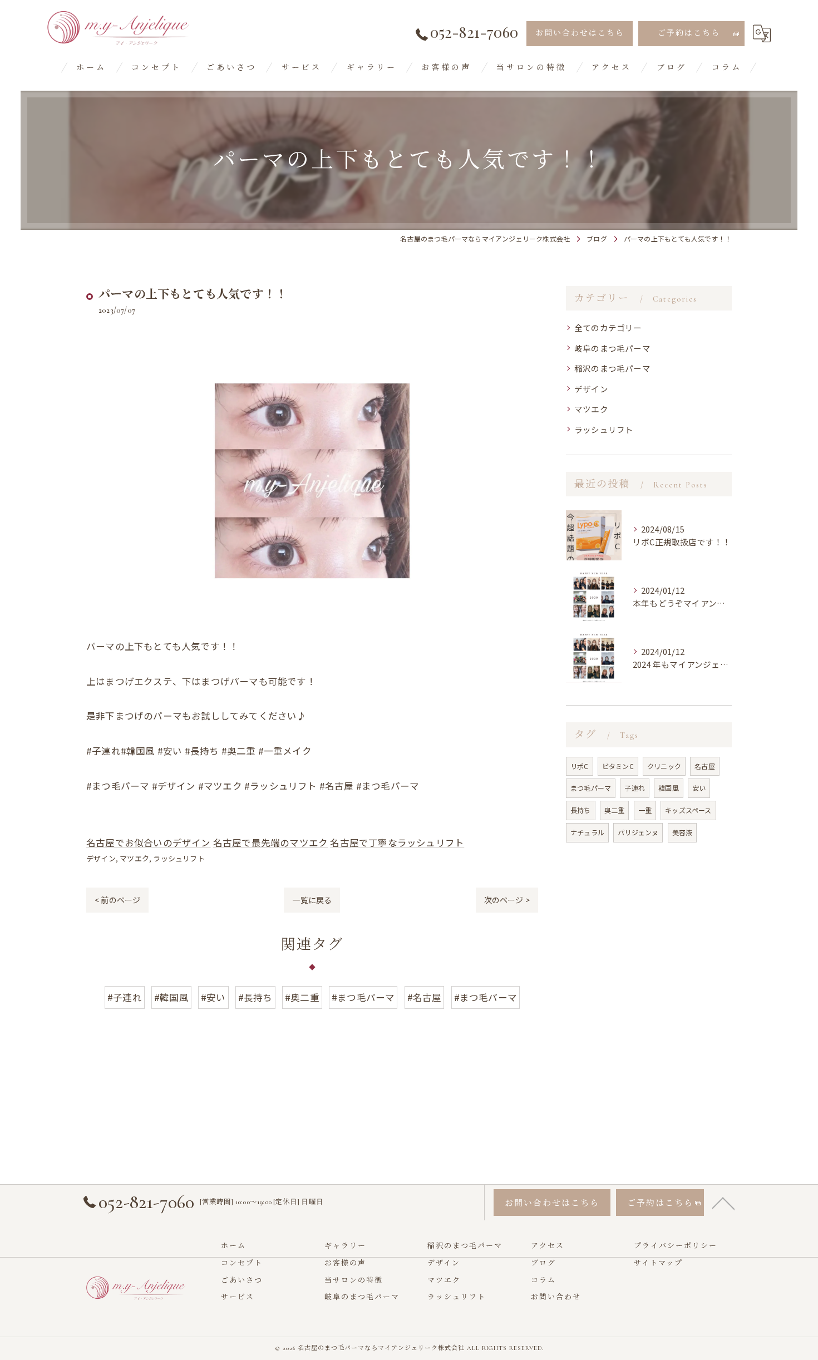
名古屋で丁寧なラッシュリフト (397, 842)
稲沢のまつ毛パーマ (612, 368)
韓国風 (668, 787)
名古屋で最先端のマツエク (270, 842)
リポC (579, 766)
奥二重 (614, 810)
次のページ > (507, 899)
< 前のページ (117, 899)
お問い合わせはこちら (579, 33)
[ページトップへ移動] (723, 1202)
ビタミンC (618, 766)
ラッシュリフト (178, 858)
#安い (213, 997)
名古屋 (704, 766)
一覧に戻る (312, 899)
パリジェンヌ (638, 832)
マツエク (134, 858)
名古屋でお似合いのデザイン (148, 842)
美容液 (682, 832)
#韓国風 (171, 997)
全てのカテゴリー (608, 327)
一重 (645, 810)
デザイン (101, 858)
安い (699, 787)
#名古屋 (424, 997)
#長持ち (255, 997)
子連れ (634, 787)
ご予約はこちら (689, 33)
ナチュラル (587, 832)
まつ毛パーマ (590, 787)
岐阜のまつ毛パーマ (612, 348)
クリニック (664, 766)
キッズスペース (688, 810)
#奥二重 (302, 997)
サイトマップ (658, 1263)
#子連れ (124, 997)
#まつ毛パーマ (363, 997)
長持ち (580, 810)
